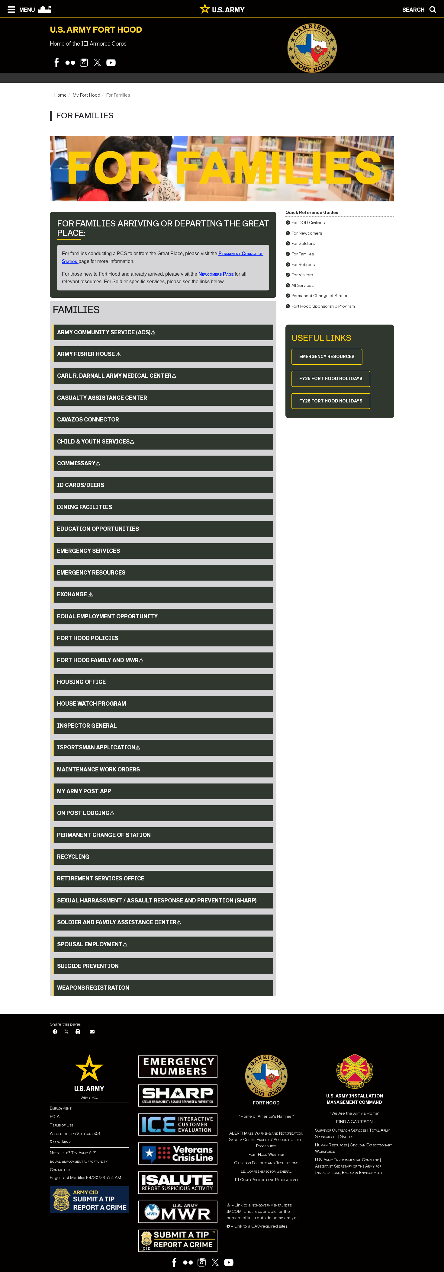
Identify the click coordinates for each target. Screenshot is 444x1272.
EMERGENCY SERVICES (88, 551)
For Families (302, 254)
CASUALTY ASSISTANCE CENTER (102, 398)
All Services (302, 285)
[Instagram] (84, 62)
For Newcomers (306, 233)
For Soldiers (303, 243)
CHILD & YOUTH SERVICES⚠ (95, 441)
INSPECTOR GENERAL (87, 726)
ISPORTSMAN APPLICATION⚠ (98, 747)
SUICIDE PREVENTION (88, 966)
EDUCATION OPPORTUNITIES (98, 529)
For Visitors (302, 274)
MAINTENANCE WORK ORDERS (98, 769)
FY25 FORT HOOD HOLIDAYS (330, 378)
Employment (61, 1108)
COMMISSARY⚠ (78, 463)
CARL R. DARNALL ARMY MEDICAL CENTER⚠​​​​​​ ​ (117, 376)
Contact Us (60, 1169)
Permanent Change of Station (320, 295)
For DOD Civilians (308, 222)
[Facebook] (56, 62)
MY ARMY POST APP (84, 791)
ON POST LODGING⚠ (85, 813)
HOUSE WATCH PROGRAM (91, 703)
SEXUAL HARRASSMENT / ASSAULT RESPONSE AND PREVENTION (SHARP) (157, 900)
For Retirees (303, 264)
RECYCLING (73, 857)
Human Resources (331, 1145)
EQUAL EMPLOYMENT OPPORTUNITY (107, 616)
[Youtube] (111, 62)
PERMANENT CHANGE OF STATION (104, 835)
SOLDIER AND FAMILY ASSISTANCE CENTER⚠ (119, 922)
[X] (66, 1032)
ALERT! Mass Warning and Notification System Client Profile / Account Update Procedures (266, 1140)
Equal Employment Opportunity (79, 1161)
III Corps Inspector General (266, 1171)
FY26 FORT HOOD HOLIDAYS (330, 401)
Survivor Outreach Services (340, 1130)
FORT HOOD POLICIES (87, 638)
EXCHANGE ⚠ (75, 594)
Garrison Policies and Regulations (266, 1162)
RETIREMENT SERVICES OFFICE (100, 878)
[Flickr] (70, 62)
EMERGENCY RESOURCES (91, 572)
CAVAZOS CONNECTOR (88, 419)
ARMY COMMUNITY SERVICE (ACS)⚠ (106, 332)
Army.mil (89, 1097)
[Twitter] (97, 62)
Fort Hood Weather (266, 1154)
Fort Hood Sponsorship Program (323, 306)
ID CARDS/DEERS (80, 485)
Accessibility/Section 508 (75, 1133)
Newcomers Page (216, 274)
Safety (346, 1136)
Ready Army (60, 1142)
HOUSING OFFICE (81, 682)
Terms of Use (61, 1125)
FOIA (55, 1116)
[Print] (78, 1032)
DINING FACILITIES (84, 507)
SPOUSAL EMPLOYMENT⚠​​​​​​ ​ (93, 944)
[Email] (92, 1032)
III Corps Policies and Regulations (266, 1179)
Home (60, 95)
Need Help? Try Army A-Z (73, 1152)
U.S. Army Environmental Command (347, 1159)
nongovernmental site (271, 1205)
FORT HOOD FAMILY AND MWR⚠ (100, 660)
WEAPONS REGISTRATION (93, 988)
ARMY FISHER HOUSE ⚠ (89, 354)
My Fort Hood (86, 95)
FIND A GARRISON (354, 1121)
